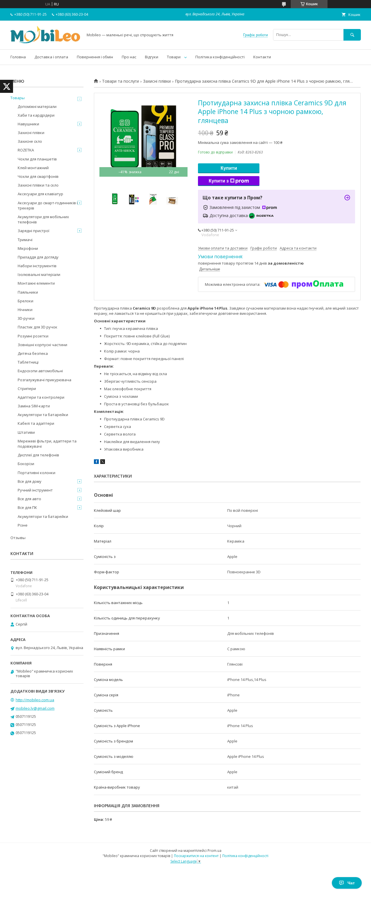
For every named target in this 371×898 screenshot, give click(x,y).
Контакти (262, 56)
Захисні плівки (157, 81)
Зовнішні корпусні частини (42, 344)
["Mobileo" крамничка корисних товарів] (45, 41)
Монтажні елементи (36, 283)
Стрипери (27, 388)
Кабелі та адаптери (36, 423)
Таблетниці (28, 362)
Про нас (129, 56)
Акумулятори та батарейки (43, 414)
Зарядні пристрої (33, 230)
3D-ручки (26, 318)
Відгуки (151, 56)
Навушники (28, 124)
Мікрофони (28, 248)
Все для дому (29, 481)
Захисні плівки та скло (38, 185)
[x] (102, 462)
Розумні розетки (33, 336)
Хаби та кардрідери (36, 115)
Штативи (26, 432)
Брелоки (25, 300)
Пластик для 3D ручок (37, 327)
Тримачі (25, 239)
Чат (351, 883)
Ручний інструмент (35, 490)
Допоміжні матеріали (37, 106)
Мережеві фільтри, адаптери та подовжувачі (47, 443)
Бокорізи (26, 463)
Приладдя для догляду (38, 257)
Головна (18, 56)
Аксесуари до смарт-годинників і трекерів (48, 205)
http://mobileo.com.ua (35, 700)
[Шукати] (352, 34)
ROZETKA (26, 150)
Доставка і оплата (51, 56)
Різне (23, 525)
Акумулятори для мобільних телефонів (43, 219)
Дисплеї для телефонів (38, 455)
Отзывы (18, 537)
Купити (229, 168)
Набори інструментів (37, 265)
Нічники (25, 309)
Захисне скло (30, 141)
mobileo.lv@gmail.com (35, 708)
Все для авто (29, 498)
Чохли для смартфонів (38, 176)
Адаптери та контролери (41, 397)
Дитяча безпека (33, 353)
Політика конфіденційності (220, 56)
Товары (17, 97)
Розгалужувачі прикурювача (44, 379)
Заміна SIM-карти (34, 406)
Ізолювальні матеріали (39, 274)
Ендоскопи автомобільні (40, 370)
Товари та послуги (120, 81)
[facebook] (96, 462)
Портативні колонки (36, 472)
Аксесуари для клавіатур (40, 193)
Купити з (219, 180)
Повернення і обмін (95, 56)
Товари (174, 56)
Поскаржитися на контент (196, 855)
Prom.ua (214, 850)
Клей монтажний (33, 167)
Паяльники (28, 292)
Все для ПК (27, 507)
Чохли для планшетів (37, 159)
